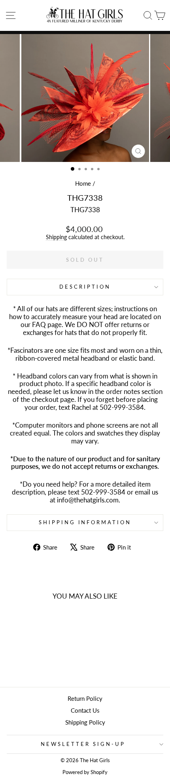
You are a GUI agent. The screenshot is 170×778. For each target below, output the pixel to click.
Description (85, 286)
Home (83, 183)
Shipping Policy (85, 722)
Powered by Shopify (85, 772)
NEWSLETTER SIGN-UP (83, 744)
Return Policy (85, 698)
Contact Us (85, 710)
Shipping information (85, 522)
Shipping (56, 237)
